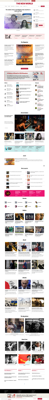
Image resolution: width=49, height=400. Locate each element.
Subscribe (42, 6)
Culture (9, 6)
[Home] (24, 3)
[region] (24, 399)
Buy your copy (40, 25)
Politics (6, 6)
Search (27, 6)
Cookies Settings (35, 398)
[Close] (48, 398)
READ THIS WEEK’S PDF (24, 68)
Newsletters (12, 6)
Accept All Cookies (40, 398)
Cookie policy (9, 399)
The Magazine (17, 6)
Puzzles (21, 6)
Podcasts (24, 6)
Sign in (39, 6)
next (44, 165)
